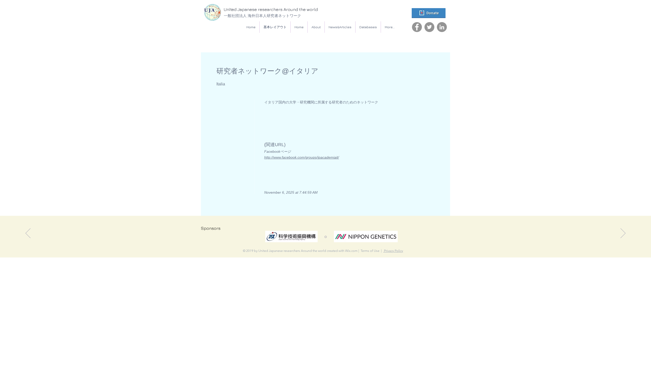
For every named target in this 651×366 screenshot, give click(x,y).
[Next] (623, 233)
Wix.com (351, 251)
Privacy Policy (393, 251)
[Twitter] (429, 27)
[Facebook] (417, 27)
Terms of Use (370, 251)
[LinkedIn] (442, 27)
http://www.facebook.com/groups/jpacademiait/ (301, 157)
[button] (368, 27)
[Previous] (28, 233)
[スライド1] (325, 237)
